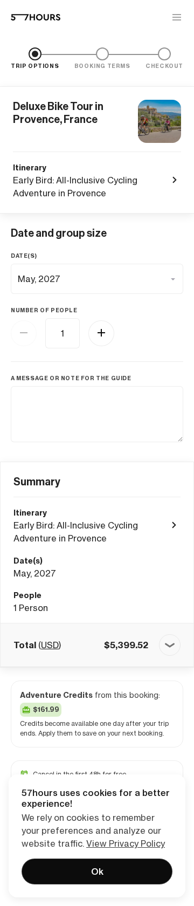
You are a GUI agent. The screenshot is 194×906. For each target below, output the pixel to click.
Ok (97, 871)
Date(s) (24, 255)
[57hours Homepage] (35, 17)
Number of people (44, 310)
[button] (97, 645)
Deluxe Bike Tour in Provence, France (58, 113)
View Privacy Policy (125, 843)
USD (50, 645)
